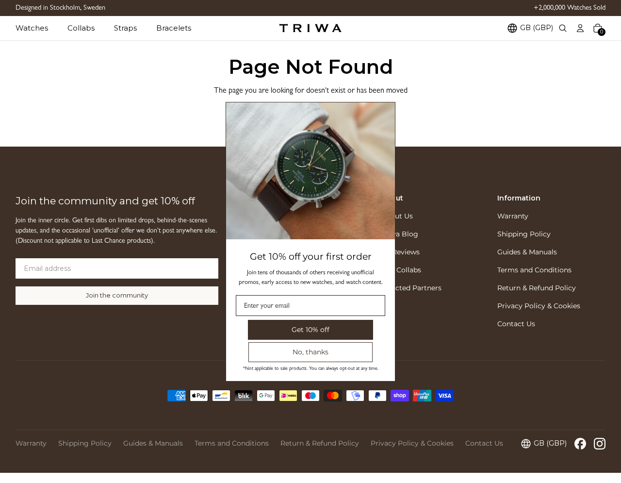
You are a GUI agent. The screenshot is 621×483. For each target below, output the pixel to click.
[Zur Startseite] (310, 28)
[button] (41, 28)
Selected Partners (411, 287)
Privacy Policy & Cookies (538, 305)
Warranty (512, 216)
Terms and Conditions (534, 270)
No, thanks (310, 351)
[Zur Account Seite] (580, 28)
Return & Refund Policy (536, 287)
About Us (397, 216)
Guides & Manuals (527, 252)
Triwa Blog (399, 234)
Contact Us (516, 323)
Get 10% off (310, 329)
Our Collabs (401, 270)
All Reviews (400, 252)
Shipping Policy (524, 234)
